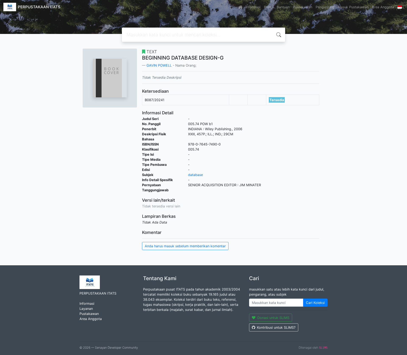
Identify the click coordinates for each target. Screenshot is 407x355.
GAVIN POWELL (159, 65)
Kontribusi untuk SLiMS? (276, 327)
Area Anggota (383, 7)
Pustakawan (302, 7)
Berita (268, 7)
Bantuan (283, 7)
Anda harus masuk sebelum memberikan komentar (185, 246)
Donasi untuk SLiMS (273, 318)
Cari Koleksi (315, 302)
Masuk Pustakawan (353, 7)
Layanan (86, 308)
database (195, 175)
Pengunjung (325, 7)
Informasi (253, 7)
